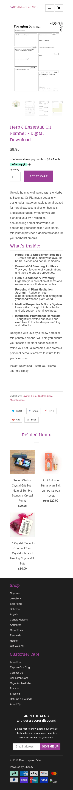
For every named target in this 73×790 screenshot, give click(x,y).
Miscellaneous (17, 399)
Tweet (19, 410)
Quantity (14, 169)
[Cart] (59, 8)
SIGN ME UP (50, 746)
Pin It (51, 410)
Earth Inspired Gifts (30, 760)
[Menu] (49, 8)
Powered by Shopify (21, 767)
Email (33, 419)
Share (35, 410)
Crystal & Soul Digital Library (37, 395)
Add (18, 419)
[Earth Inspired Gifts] (24, 8)
